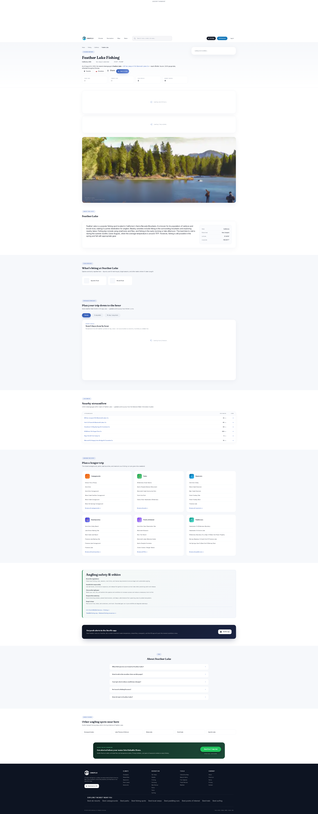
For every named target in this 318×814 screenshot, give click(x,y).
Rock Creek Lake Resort (91, 534)
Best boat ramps (155, 801)
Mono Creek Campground (92, 499)
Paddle (153, 777)
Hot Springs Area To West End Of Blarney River (202, 543)
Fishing (89, 47)
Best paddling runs (171, 801)
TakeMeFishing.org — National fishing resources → (101, 613)
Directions (100, 71)
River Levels (126, 782)
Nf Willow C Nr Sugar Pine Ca (92, 431)
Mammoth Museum (142, 530)
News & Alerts (184, 777)
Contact (211, 785)
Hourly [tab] (86, 315)
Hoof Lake (180, 732)
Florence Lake (193, 503)
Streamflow (126, 777)
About (210, 774)
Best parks (124, 801)
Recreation (110, 38)
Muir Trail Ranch (141, 534)
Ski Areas (154, 774)
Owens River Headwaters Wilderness (147, 499)
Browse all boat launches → (93, 552)
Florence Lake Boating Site (92, 539)
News (126, 38)
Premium (211, 777)
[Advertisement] (159, 18)
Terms (210, 780)
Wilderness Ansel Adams (144, 482)
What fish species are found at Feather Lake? (128, 667)
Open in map (122, 71)
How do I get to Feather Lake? (122, 697)
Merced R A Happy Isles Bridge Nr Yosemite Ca (98, 440)
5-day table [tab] (97, 315)
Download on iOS (92, 786)
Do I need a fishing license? (121, 689)
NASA (229, 810)
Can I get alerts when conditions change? (126, 682)
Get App (212, 38)
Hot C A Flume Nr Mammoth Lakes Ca (95, 422)
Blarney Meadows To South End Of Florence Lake (203, 539)
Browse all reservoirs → (196, 508)
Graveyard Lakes (89, 732)
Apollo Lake (212, 732)
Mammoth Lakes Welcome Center (146, 539)
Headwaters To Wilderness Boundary (199, 526)
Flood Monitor (184, 782)
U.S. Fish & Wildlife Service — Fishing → (97, 610)
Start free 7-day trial (210, 749)
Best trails (206, 801)
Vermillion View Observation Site (146, 526)
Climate (100, 38)
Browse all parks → (142, 508)
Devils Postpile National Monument (147, 487)
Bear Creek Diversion (195, 491)
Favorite (87, 71)
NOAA (222, 810)
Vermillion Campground (92, 491)
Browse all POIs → (142, 552)
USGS (218, 810)
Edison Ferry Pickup (91, 482)
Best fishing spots (139, 801)
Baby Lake (149, 732)
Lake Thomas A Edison (122, 732)
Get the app (225, 632)
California (96, 47)
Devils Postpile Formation (144, 543)
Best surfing (217, 801)
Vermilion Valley (194, 482)
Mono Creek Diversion (195, 487)
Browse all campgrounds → (93, 508)
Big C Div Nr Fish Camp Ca (92, 436)
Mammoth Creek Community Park (146, 491)
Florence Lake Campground (92, 543)
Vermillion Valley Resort (92, 526)
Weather (182, 785)
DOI (233, 810)
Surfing (154, 792)
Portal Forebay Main (195, 499)
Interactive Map (184, 774)
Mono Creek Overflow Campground (95, 495)
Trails (153, 790)
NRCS (226, 810)
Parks (153, 787)
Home (83, 47)
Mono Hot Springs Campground (94, 503)
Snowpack (126, 774)
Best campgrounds (110, 801)
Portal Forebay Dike (194, 495)
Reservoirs (126, 780)
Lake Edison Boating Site (92, 530)
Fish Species (183, 780)
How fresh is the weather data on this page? (127, 674)
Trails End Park (141, 495)
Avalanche (126, 785)
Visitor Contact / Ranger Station (146, 547)
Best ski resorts (93, 801)
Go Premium (222, 38)
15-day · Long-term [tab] (112, 315)
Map (119, 38)
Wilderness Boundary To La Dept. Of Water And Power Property (207, 534)
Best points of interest (191, 801)
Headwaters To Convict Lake (197, 530)
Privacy (211, 782)
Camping (154, 782)
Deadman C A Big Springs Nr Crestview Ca (97, 427)
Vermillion (88, 487)
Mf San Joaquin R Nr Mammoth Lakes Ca (136, 66)
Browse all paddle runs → (196, 552)
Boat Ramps (155, 785)
